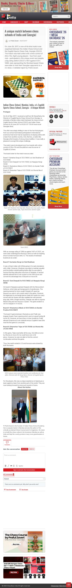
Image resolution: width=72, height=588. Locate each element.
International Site (54, 149)
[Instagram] (51, 121)
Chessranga (48, 22)
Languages (14, 22)
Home (4, 22)
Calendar (35, 22)
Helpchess (60, 22)
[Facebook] (61, 116)
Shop (26, 22)
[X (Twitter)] (51, 116)
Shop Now (58, 67)
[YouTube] (56, 116)
